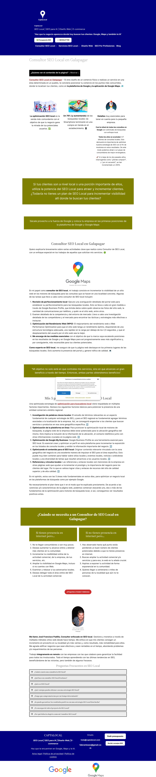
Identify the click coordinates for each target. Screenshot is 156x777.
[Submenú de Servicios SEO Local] (78, 45)
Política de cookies (70, 397)
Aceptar (64, 393)
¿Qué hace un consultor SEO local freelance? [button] (50, 678)
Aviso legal (88, 397)
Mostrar (74, 72)
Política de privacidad (80, 397)
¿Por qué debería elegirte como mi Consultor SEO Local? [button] (55, 714)
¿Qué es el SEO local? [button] (42, 684)
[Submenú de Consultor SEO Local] (56, 45)
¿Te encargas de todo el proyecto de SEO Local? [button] (51, 708)
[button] (98, 379)
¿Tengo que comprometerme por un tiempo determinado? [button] (56, 696)
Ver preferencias (92, 393)
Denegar (78, 393)
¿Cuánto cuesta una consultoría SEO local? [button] (50, 672)
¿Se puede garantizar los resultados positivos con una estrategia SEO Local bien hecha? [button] (67, 702)
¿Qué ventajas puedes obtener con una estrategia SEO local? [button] (56, 690)
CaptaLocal (38, 26)
